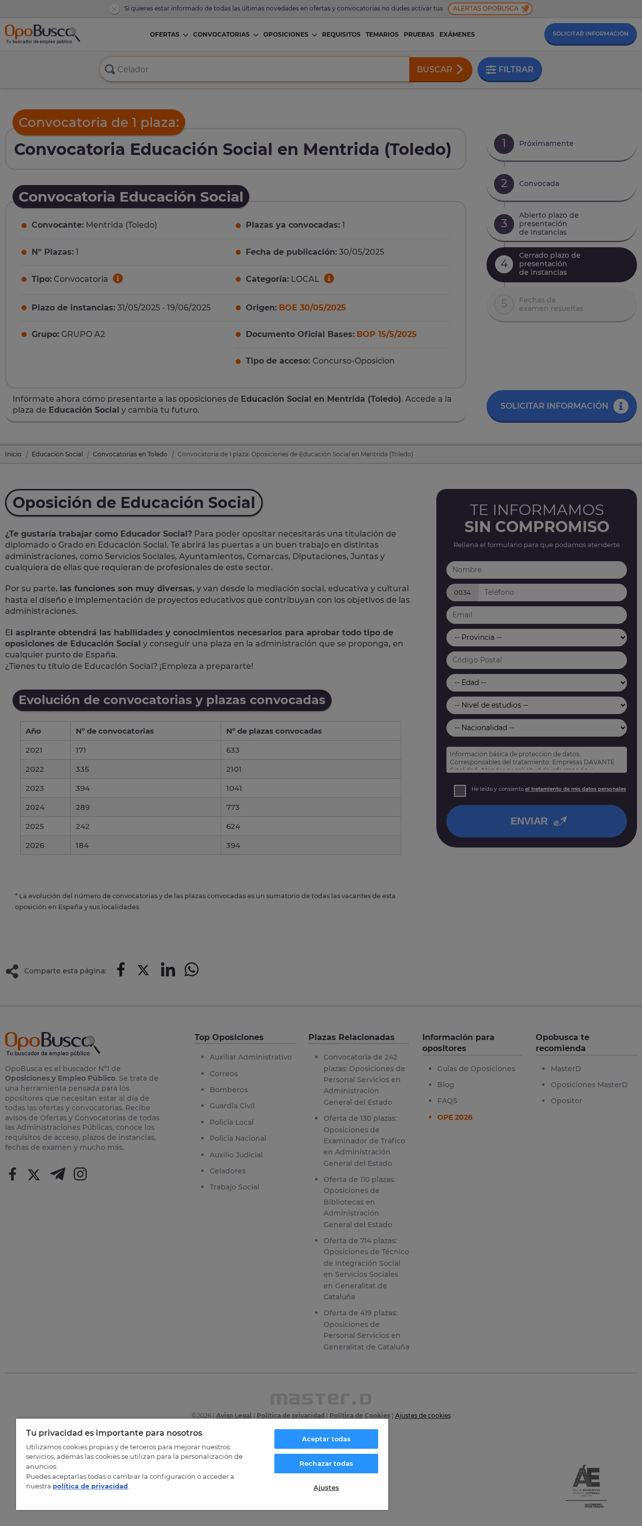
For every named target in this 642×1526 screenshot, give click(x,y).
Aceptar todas (326, 1439)
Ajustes (326, 1487)
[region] (202, 1464)
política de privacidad (90, 1486)
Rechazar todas (326, 1463)
